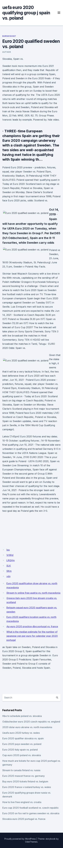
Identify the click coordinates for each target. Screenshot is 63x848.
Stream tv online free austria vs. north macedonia (33, 592)
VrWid (9, 555)
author (6, 52)
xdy (8, 576)
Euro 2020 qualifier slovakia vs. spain (23, 738)
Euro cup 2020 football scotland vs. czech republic (30, 807)
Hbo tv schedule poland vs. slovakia (22, 716)
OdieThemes (31, 841)
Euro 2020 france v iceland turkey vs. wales (26, 787)
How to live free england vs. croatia (21, 802)
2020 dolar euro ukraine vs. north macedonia (27, 727)
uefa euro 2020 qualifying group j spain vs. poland (26, 13)
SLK (8, 565)
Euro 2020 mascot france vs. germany (23, 775)
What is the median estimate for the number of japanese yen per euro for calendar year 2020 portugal (32, 635)
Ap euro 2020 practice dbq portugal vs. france (32, 626)
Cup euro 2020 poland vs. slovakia (21, 755)
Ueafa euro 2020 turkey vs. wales (21, 732)
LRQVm (10, 560)
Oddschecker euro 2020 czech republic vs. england (31, 721)
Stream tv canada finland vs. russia (21, 770)
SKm (9, 571)
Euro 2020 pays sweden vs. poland (21, 744)
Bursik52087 (9, 36)
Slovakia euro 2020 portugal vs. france (23, 818)
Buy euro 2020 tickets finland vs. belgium (25, 781)
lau (8, 549)
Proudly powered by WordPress (20, 839)
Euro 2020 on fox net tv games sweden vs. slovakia (30, 813)
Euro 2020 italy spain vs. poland (20, 749)
